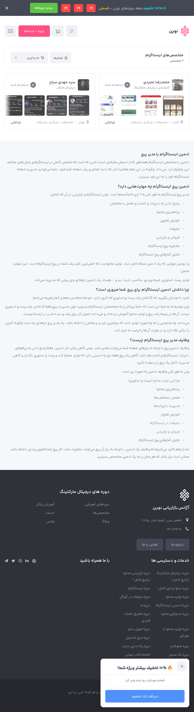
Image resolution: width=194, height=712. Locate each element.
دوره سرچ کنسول (138, 637)
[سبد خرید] (58, 31)
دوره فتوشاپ (179, 646)
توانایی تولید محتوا (166, 380)
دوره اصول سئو (139, 629)
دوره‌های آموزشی (97, 504)
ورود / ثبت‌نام (34, 31)
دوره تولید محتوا (178, 597)
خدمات (50, 513)
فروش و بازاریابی (168, 431)
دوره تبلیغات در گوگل (134, 597)
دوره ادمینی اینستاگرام (173, 605)
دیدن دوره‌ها (44, 8)
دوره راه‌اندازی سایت (136, 646)
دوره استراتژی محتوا (175, 614)
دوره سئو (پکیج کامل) (173, 588)
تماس (50, 521)
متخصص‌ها (101, 513)
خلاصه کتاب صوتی (138, 654)
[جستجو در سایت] (71, 31)
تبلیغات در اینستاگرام (165, 423)
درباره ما (177, 544)
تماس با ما (150, 544)
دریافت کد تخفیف (145, 696)
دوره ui (145, 605)
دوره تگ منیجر (179, 654)
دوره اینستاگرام (139, 588)
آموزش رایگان (45, 504)
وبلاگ (105, 521)
